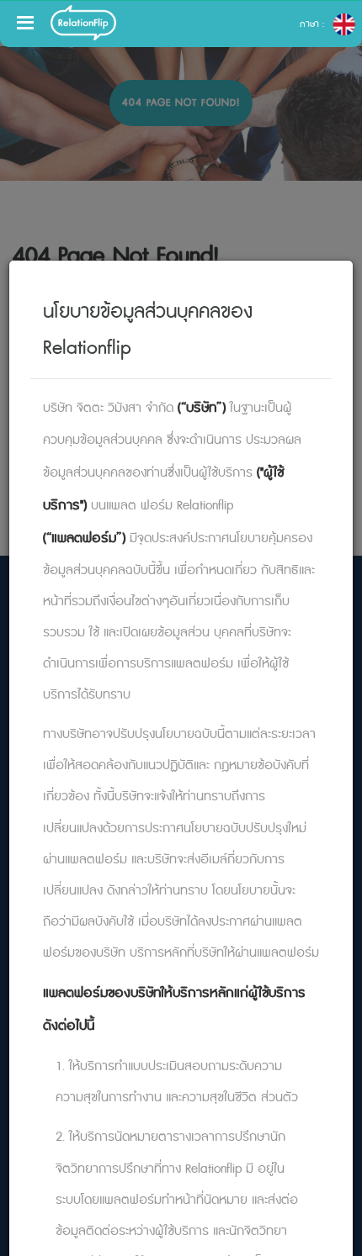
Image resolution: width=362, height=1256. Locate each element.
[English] (344, 24)
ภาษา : (313, 24)
